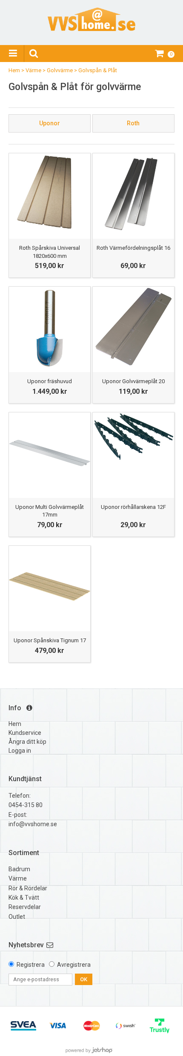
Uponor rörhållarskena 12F (133, 507)
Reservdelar (25, 907)
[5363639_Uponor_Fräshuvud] (49, 327)
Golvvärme (60, 70)
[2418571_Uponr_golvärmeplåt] (133, 327)
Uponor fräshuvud (49, 381)
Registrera (31, 964)
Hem (14, 70)
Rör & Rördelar (28, 888)
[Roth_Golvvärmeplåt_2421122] (133, 193)
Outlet (17, 916)
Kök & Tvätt (24, 897)
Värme (33, 70)
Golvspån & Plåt (97, 70)
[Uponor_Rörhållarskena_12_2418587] (133, 453)
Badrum (19, 869)
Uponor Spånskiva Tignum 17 (50, 640)
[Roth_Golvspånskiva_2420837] (49, 193)
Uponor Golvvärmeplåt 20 (133, 381)
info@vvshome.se (33, 824)
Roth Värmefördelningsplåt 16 (133, 248)
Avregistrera (74, 964)
